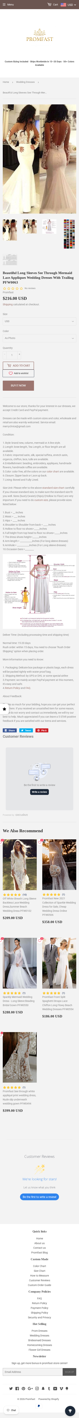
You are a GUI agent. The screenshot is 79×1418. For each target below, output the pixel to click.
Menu (10, 4)
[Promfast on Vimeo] (61, 1389)
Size (5, 314)
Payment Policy (39, 1307)
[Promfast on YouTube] (55, 1389)
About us (39, 1243)
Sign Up (69, 1372)
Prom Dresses (39, 1330)
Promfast (30, 1399)
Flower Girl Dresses (39, 1349)
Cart (55, 4)
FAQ (28, 688)
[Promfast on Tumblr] (49, 1389)
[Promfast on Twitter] (11, 1389)
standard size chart (53, 487)
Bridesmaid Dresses (39, 1340)
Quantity (8, 347)
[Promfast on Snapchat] (43, 1389)
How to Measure (39, 1275)
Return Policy (12, 688)
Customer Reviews (39, 1280)
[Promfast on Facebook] (17, 1389)
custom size (41, 500)
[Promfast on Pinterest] (23, 1389)
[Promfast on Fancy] (67, 1389)
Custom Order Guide (39, 1285)
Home (6, 82)
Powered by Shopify (48, 1399)
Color (6, 331)
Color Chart (39, 1266)
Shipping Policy (39, 1312)
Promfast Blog (39, 1252)
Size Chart (39, 1270)
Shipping (8, 304)
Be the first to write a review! (39, 1197)
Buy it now (18, 385)
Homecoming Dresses (39, 1345)
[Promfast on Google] (30, 1389)
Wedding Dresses (25, 82)
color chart (53, 471)
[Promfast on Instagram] (37, 1389)
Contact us (39, 1247)
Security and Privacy (39, 1317)
